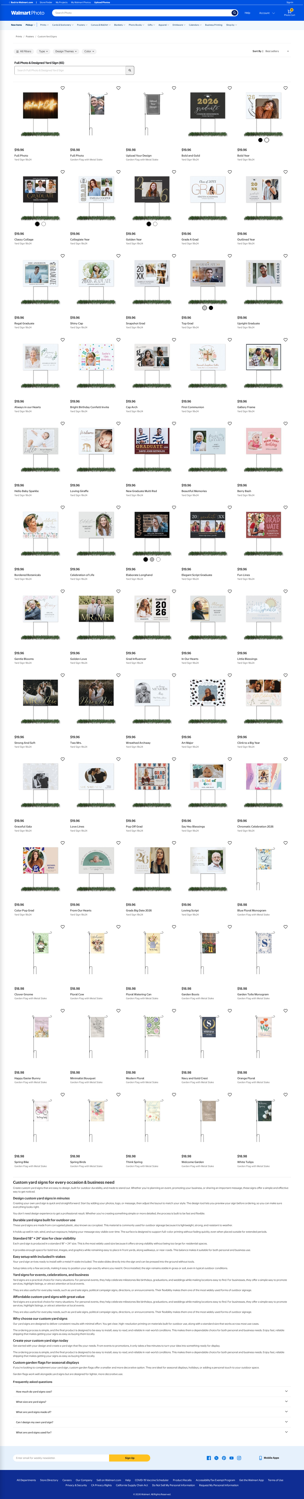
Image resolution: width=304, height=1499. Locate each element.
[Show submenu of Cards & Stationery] (73, 25)
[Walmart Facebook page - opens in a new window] (209, 1457)
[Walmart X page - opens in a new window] (216, 1457)
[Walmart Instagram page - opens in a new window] (239, 1457)
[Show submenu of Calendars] (201, 25)
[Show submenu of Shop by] (236, 25)
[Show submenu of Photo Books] (143, 25)
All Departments (26, 1480)
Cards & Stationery (61, 25)
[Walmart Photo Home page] (28, 13)
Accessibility (203, 1480)
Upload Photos (102, 2)
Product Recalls (182, 1480)
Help (247, 12)
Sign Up (129, 1458)
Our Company (84, 1480)
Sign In (290, 2)
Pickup (29, 25)
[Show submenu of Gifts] (154, 25)
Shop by (230, 25)
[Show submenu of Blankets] (124, 25)
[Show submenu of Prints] (48, 25)
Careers (67, 1480)
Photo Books (135, 25)
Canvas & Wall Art (99, 25)
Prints (43, 25)
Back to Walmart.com (22, 2)
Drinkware (178, 25)
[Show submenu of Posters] (87, 25)
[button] (40, 88)
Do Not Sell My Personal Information (173, 1485)
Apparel (163, 25)
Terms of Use (275, 1480)
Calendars (194, 25)
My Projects (62, 2)
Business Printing (213, 25)
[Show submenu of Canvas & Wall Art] (110, 25)
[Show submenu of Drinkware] (184, 25)
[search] (130, 70)
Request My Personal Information (219, 1485)
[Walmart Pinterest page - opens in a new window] (224, 1457)
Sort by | (258, 51)
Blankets (118, 25)
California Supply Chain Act (132, 1485)
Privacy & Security (76, 1485)
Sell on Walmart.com (109, 1480)
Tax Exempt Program (222, 1480)
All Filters (25, 51)
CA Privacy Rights (101, 1485)
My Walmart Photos (81, 2)
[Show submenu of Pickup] (35, 25)
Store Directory (49, 1480)
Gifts (150, 25)
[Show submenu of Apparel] (168, 25)
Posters (81, 25)
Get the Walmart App (251, 1480)
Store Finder (46, 2)
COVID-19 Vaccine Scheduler (152, 1480)
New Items (16, 25)
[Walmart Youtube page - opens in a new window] (231, 1457)
